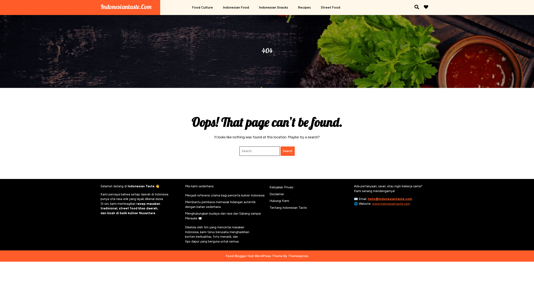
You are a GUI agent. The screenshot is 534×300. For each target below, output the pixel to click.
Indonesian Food (236, 7)
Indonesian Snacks (273, 7)
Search (287, 151)
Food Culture (202, 7)
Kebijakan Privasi (281, 187)
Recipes (304, 7)
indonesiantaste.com (126, 7)
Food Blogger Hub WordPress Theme (254, 256)
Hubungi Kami (279, 201)
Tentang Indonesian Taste (288, 208)
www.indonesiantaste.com (391, 204)
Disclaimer (277, 194)
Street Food (330, 7)
